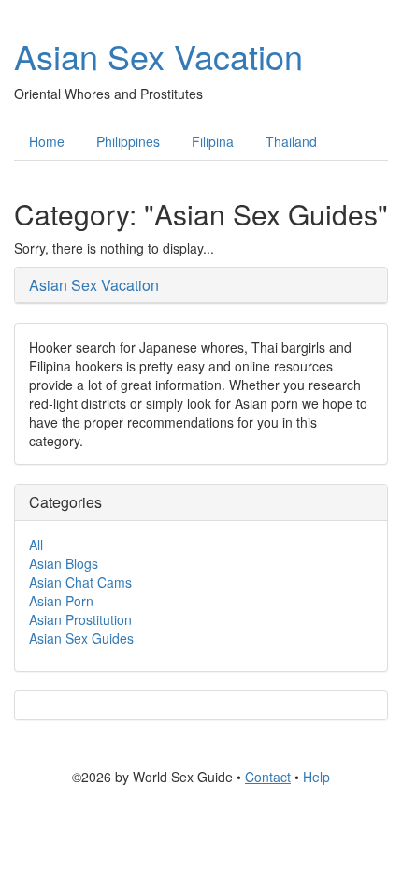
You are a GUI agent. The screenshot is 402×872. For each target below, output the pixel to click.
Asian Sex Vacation (158, 56)
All (36, 544)
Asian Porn (61, 600)
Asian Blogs (63, 563)
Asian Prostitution (80, 619)
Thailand (291, 141)
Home (47, 141)
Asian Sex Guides (81, 638)
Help (316, 776)
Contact (268, 776)
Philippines (128, 141)
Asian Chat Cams (80, 582)
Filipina (213, 141)
